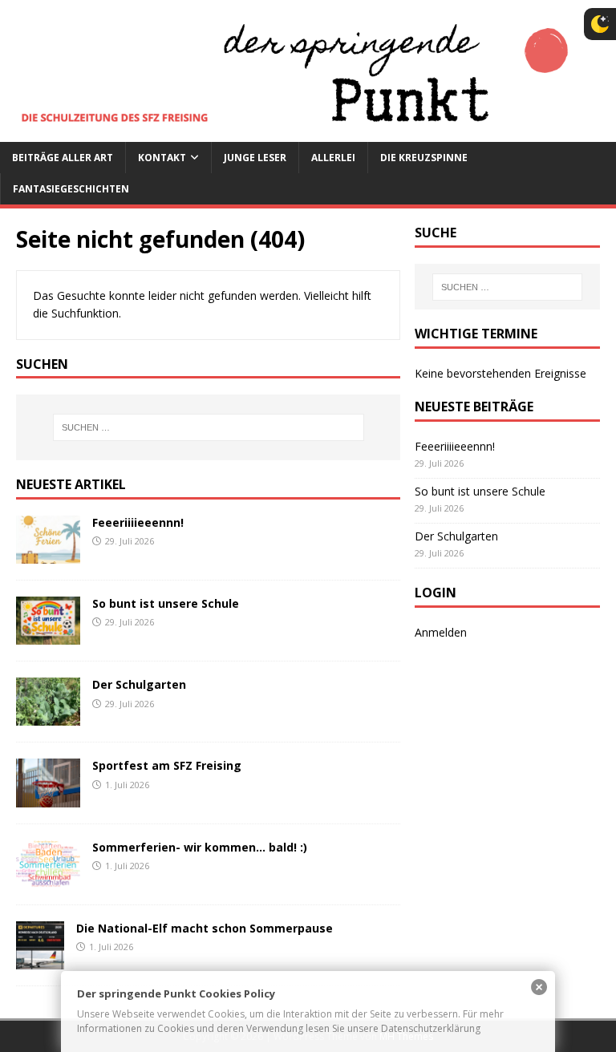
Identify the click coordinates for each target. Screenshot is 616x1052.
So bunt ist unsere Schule (165, 603)
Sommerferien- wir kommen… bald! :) (199, 847)
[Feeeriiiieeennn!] (48, 554)
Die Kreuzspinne (424, 157)
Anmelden (441, 632)
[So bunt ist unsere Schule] (48, 635)
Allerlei (333, 157)
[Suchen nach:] (208, 427)
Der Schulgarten (139, 684)
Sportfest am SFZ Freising (166, 765)
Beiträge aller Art (62, 157)
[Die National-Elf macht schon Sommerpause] (40, 959)
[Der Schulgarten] (48, 716)
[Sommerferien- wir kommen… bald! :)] (48, 878)
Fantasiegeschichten (71, 189)
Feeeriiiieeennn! (138, 522)
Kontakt (162, 157)
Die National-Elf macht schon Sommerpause (204, 928)
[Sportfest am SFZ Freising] (48, 797)
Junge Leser (255, 157)
